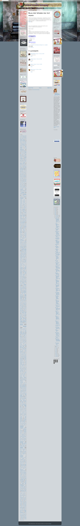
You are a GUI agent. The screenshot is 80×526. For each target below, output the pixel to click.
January (56, 356)
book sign (21, 172)
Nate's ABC (21, 368)
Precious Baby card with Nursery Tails (57, 328)
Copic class (23, 210)
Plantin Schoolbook (23, 400)
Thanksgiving (22, 485)
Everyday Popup (23, 256)
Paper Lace (22, 388)
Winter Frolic (21, 510)
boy (25, 173)
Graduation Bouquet (22, 283)
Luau (20, 341)
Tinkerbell (22, 489)
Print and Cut (23, 409)
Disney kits (22, 235)
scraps (24, 433)
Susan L (32, 64)
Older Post (49, 87)
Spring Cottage (22, 461)
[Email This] (28, 46)
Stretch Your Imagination (23, 472)
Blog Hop (32, 47)
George (24, 277)
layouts (24, 326)
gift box (25, 278)
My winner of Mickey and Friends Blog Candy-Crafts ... (57, 340)
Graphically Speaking (23, 288)
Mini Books (21, 350)
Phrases (25, 398)
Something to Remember (23, 457)
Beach (25, 158)
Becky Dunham (33, 53)
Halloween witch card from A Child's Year (57, 270)
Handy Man (23, 293)
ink (20, 306)
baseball (21, 157)
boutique (24, 172)
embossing (25, 252)
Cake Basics (22, 178)
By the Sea (21, 177)
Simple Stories (22, 445)
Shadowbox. (21, 438)
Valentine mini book (23, 498)
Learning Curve (24, 329)
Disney (21, 232)
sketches (21, 451)
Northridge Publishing (22, 374)
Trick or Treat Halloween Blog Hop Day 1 (57, 285)
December (57, 215)
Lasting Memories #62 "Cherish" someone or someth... (57, 225)
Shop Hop (24, 439)
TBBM (22, 481)
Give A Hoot (24, 280)
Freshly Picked (22, 270)
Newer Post (30, 87)
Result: (29, 41)
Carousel (22, 188)
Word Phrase (24, 515)
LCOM (21, 329)
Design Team (22, 229)
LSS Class (24, 340)
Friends (21, 271)
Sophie (23, 458)
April (56, 352)
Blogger (50, 523)
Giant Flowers (21, 278)
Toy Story (23, 491)
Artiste (24, 150)
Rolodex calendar (22, 423)
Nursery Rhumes (22, 375)
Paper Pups (22, 390)
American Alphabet (22, 145)
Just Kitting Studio (23, 312)
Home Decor (24, 299)
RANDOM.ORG (34, 43)
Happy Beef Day (57, 245)
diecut (21, 231)
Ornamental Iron (22, 382)
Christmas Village (22, 202)
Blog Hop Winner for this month (57, 274)
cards (24, 185)
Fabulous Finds (22, 257)
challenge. (21, 193)
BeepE (24, 159)
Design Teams (30, 8)
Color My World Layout (57, 325)
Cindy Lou (21, 205)
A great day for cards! (57, 337)
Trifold (25, 491)
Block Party (24, 166)
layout (21, 324)
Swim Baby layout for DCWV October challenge (57, 297)
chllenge (24, 197)
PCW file (21, 396)
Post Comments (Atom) (35, 89)
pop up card (23, 403)
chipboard (25, 196)
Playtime (22, 401)
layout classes (21, 325)
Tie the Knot (24, 488)
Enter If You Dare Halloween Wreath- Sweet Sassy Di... (57, 313)
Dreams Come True (22, 243)
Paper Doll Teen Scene (23, 387)
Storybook (21, 469)
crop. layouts (22, 224)
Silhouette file (24, 443)
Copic (20, 210)
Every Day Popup (23, 254)
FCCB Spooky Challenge (57, 238)
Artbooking (21, 150)
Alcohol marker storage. (23, 143)
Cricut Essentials (23, 221)
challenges (24, 194)
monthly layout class (23, 356)
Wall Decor (24, 504)
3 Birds (24, 136)
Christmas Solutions (22, 201)
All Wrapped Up (23, 144)
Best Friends (21, 160)
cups (25, 224)
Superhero (24, 475)
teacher (22, 482)
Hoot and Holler (23, 300)
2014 (55, 210)
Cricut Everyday (22, 222)
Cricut (21, 217)
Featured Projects (22, 264)
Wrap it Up (22, 517)
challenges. (23, 195)
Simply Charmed (22, 446)
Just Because (24, 311)
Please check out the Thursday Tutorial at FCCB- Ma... (57, 233)
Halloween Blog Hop (23, 292)
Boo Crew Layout (56, 261)
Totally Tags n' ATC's (23, 490)
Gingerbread (22, 279)
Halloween (24, 291)
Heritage (21, 297)
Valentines (21, 499)
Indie (24, 305)
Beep (21, 159)
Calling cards (24, 179)
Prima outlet (21, 408)
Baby (25, 152)
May (56, 351)
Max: (29, 39)
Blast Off (21, 166)
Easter (25, 246)
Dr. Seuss (24, 242)
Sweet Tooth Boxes (23, 478)
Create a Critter (22, 215)
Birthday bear (21, 164)
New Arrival (22, 371)
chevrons (21, 196)
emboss (22, 252)
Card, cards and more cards (57, 344)
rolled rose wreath (22, 422)
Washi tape (22, 505)
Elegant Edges (23, 249)
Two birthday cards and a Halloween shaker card (57, 293)
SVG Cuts (25, 476)
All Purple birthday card (57, 252)
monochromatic (24, 355)
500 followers (24, 137)
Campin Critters (24, 181)
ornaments (21, 383)
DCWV (21, 228)
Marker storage (22, 343)
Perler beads (23, 397)
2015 (55, 209)
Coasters (24, 208)
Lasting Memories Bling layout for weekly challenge (57, 242)
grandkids (21, 284)
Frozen (21, 276)
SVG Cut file (21, 476)
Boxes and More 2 (22, 173)
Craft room (24, 214)
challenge (22, 192)
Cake (24, 177)
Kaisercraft (24, 315)
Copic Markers (22, 211)
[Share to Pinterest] (32, 46)
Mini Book (24, 348)
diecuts (24, 231)
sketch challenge (22, 449)
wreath (25, 517)
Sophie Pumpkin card (56, 331)
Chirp (21, 197)
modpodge (22, 354)
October (56, 217)
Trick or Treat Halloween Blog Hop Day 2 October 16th (57, 277)
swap (25, 477)
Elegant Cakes (24, 248)
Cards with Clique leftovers (23, 187)
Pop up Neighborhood (23, 404)
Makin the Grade (23, 342)
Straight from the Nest (23, 470)
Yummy (25, 518)
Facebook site (22, 258)
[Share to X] (30, 46)
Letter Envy (22, 334)
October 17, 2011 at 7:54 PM (37, 69)
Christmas (21, 198)
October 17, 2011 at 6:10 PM (40, 53)
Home (21, 8)
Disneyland (23, 238)
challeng (25, 191)
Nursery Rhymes (23, 377)
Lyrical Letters (24, 341)
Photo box (21, 398)
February (21, 265)
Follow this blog (57, 141)
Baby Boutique (23, 153)
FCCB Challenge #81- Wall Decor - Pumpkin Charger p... (57, 302)
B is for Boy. (22, 152)
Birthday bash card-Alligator (57, 254)
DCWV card (24, 228)
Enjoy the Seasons (23, 253)
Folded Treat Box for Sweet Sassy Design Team (57, 267)
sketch (21, 447)
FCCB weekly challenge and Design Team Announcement (57, 220)
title (24, 489)
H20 (21, 291)
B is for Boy (24, 151)
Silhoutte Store (23, 444)
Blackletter (24, 165)
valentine (25, 497)
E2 (23, 246)
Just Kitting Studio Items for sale (38, 8)
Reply (31, 56)
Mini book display (24, 349)
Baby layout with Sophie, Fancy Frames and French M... (57, 334)
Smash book (24, 452)
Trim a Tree (23, 492)
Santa (25, 423)
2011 (55, 214)
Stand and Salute (23, 465)
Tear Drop (25, 482)
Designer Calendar (22, 230)
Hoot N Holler (21, 301)
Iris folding (21, 307)
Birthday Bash (22, 163)
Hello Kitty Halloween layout (57, 247)
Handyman (21, 294)
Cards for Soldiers (22, 186)
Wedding (25, 505)
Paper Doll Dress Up (23, 386)
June (56, 350)
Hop (24, 301)
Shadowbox (23, 437)
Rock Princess (22, 421)
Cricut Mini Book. (22, 223)
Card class (21, 184)
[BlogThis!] (29, 46)
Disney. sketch (24, 237)
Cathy (32, 69)
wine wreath (21, 509)
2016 (55, 208)
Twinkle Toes (21, 495)
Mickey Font (22, 346)
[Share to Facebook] (31, 46)
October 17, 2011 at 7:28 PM (38, 64)
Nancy (24, 367)
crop (25, 223)
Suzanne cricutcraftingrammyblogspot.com (57, 94)
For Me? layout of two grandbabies (57, 306)
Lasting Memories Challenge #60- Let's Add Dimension (57, 281)
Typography (21, 497)
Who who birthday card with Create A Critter (57, 308)
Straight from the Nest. (22, 471)
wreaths (22, 518)
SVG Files (22, 477)
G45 (23, 276)
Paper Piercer (24, 389)
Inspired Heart (23, 306)
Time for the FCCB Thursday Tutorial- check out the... (57, 257)
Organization (21, 381)
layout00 (25, 325)
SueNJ (29, 21)
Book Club (24, 171)
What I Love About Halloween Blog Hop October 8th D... (57, 318)
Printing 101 (21, 410)
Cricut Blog (25, 218)
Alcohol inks (25, 142)
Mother (22, 357)
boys (25, 174)
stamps (25, 464)
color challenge (22, 209)
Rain (24, 418)
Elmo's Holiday (24, 251)
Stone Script (22, 468)
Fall (23, 259)
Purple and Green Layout (56, 250)
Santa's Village (23, 424)
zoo (21, 519)
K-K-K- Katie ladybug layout (57, 229)
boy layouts (22, 174)
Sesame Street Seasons (23, 436)
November (57, 216)
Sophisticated (22, 459)
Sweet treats (23, 479)
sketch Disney (22, 450)
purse (20, 415)
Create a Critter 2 (22, 216)
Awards (25, 8)
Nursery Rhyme (22, 376)
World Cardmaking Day (23, 516)
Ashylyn (21, 151)
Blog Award (24, 167)
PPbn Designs (24, 405)
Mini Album (22, 347)
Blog (21, 167)
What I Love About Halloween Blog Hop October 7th (57, 322)
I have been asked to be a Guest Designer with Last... (57, 290)
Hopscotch (21, 302)
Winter (24, 509)
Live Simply (24, 337)
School (21, 425)
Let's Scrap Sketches (23, 333)
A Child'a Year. (23, 138)
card (24, 183)
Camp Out (22, 180)
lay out (24, 323)
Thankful (25, 484)
